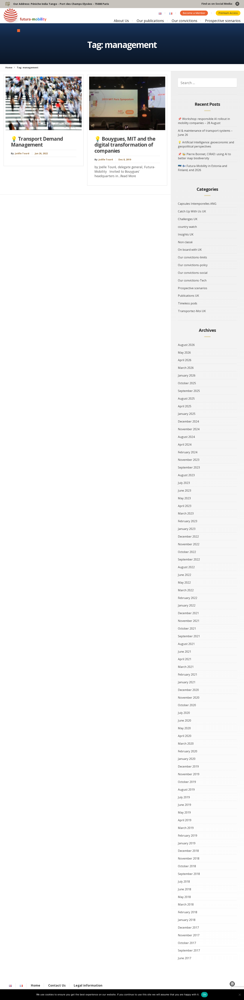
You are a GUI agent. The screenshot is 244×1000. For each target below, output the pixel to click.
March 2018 (186, 904)
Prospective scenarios (222, 20)
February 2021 (187, 674)
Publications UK (188, 296)
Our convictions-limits (192, 257)
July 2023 (184, 483)
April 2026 (184, 360)
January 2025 (186, 414)
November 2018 (188, 858)
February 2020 (187, 751)
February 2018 (187, 912)
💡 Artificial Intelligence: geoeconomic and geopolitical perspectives (206, 144)
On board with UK (190, 250)
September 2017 (189, 950)
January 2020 (186, 759)
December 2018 (188, 851)
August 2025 (186, 399)
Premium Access (228, 13)
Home (8, 67)
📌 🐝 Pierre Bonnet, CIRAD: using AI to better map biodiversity (204, 156)
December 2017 (188, 927)
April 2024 (184, 444)
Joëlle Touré (22, 153)
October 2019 (187, 782)
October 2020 (187, 705)
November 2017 (188, 935)
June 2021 (184, 652)
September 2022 (189, 559)
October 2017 (187, 943)
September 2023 (189, 467)
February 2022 (187, 598)
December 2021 (188, 613)
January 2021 (186, 682)
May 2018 (184, 897)
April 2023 (184, 506)
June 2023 (184, 490)
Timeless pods (187, 303)
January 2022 (186, 605)
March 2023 (186, 513)
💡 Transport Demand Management (37, 141)
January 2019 (186, 843)
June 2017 (184, 958)
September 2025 (189, 391)
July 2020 (184, 713)
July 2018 (184, 882)
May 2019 (184, 812)
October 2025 (187, 383)
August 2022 (186, 567)
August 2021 (186, 644)
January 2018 (186, 920)
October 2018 (187, 866)
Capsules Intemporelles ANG (197, 204)
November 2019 (188, 774)
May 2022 (184, 582)
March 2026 (186, 368)
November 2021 (188, 621)
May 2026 (184, 353)
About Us (121, 20)
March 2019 (186, 828)
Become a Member (194, 13)
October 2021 (187, 628)
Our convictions (184, 20)
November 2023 (188, 460)
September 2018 (189, 874)
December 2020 (188, 690)
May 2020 (184, 728)
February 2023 (187, 521)
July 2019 (184, 797)
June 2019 (184, 805)
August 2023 (186, 475)
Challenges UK (187, 219)
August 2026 (186, 345)
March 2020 (186, 744)
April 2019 (184, 820)
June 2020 (184, 720)
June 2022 (184, 575)
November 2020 (188, 698)
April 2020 (184, 736)
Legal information (88, 985)
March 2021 (186, 667)
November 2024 (188, 429)
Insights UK (185, 234)
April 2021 (184, 659)
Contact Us (57, 985)
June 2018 (184, 889)
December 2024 (188, 421)
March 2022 (186, 590)
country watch (187, 227)
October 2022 (187, 552)
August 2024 (186, 437)
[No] (239, 994)
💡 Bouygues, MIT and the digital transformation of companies (124, 144)
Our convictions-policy (193, 265)
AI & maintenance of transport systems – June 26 (205, 133)
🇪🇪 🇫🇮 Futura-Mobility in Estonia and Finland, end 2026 (202, 168)
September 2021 (189, 636)
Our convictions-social (192, 273)
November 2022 (188, 544)
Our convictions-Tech (192, 280)
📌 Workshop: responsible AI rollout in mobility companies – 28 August (204, 121)
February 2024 (187, 452)
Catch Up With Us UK (192, 211)
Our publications (150, 20)
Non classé (185, 242)
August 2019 (186, 790)
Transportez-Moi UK (192, 311)
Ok (204, 994)
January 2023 (186, 529)
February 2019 (187, 836)
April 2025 (184, 406)
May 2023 (184, 498)
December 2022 (188, 536)
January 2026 (186, 375)
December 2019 (188, 766)
